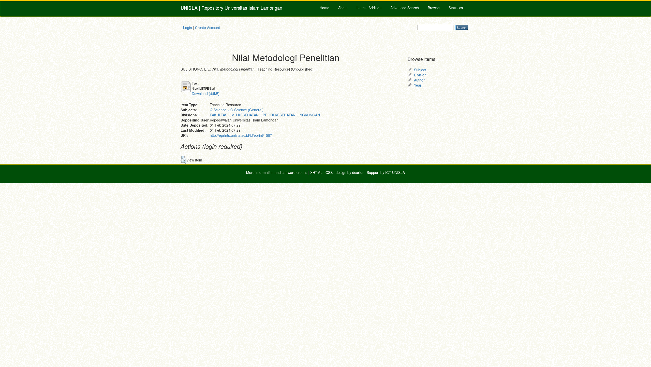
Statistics (456, 7)
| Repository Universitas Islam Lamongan (231, 7)
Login (187, 27)
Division (420, 74)
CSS (329, 172)
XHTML (316, 172)
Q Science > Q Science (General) (236, 109)
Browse (434, 7)
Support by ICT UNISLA (386, 172)
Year (417, 85)
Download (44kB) (205, 93)
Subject (420, 69)
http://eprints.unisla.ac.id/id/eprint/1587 (241, 135)
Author (419, 80)
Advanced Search (404, 7)
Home (324, 7)
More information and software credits (276, 172)
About (343, 7)
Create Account (207, 27)
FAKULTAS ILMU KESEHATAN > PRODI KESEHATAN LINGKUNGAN (265, 114)
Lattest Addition (369, 7)
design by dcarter (350, 172)
